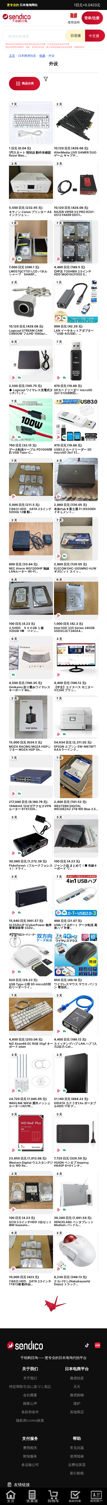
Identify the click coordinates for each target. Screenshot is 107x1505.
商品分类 (27, 83)
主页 (12, 55)
